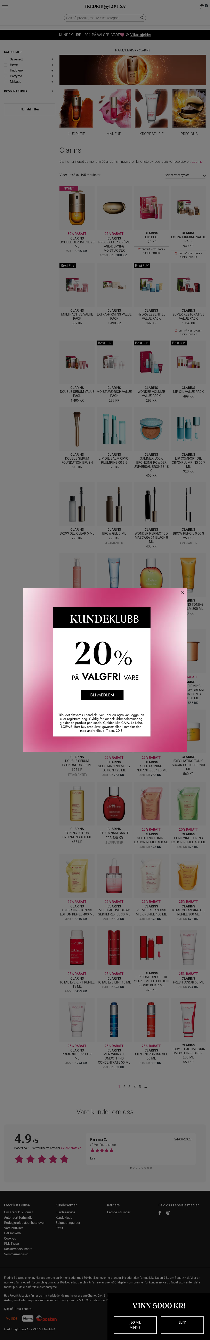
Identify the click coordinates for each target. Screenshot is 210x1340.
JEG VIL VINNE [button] (135, 1325)
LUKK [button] (182, 1322)
